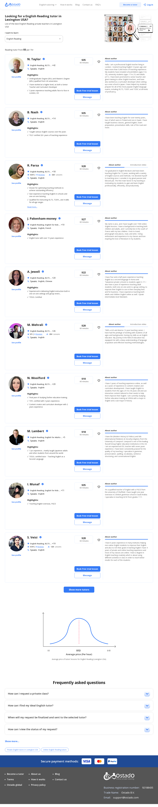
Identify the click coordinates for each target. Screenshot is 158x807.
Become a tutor (15, 773)
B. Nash (33, 112)
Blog (77, 4)
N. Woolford (36, 378)
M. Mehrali (35, 325)
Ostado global (14, 784)
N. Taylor (34, 59)
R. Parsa (33, 165)
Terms (10, 779)
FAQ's (98, 4)
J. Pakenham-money (42, 218)
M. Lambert (36, 431)
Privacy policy (38, 784)
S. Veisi (32, 537)
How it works (66, 4)
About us (36, 773)
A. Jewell (34, 272)
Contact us (87, 4)
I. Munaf (33, 484)
